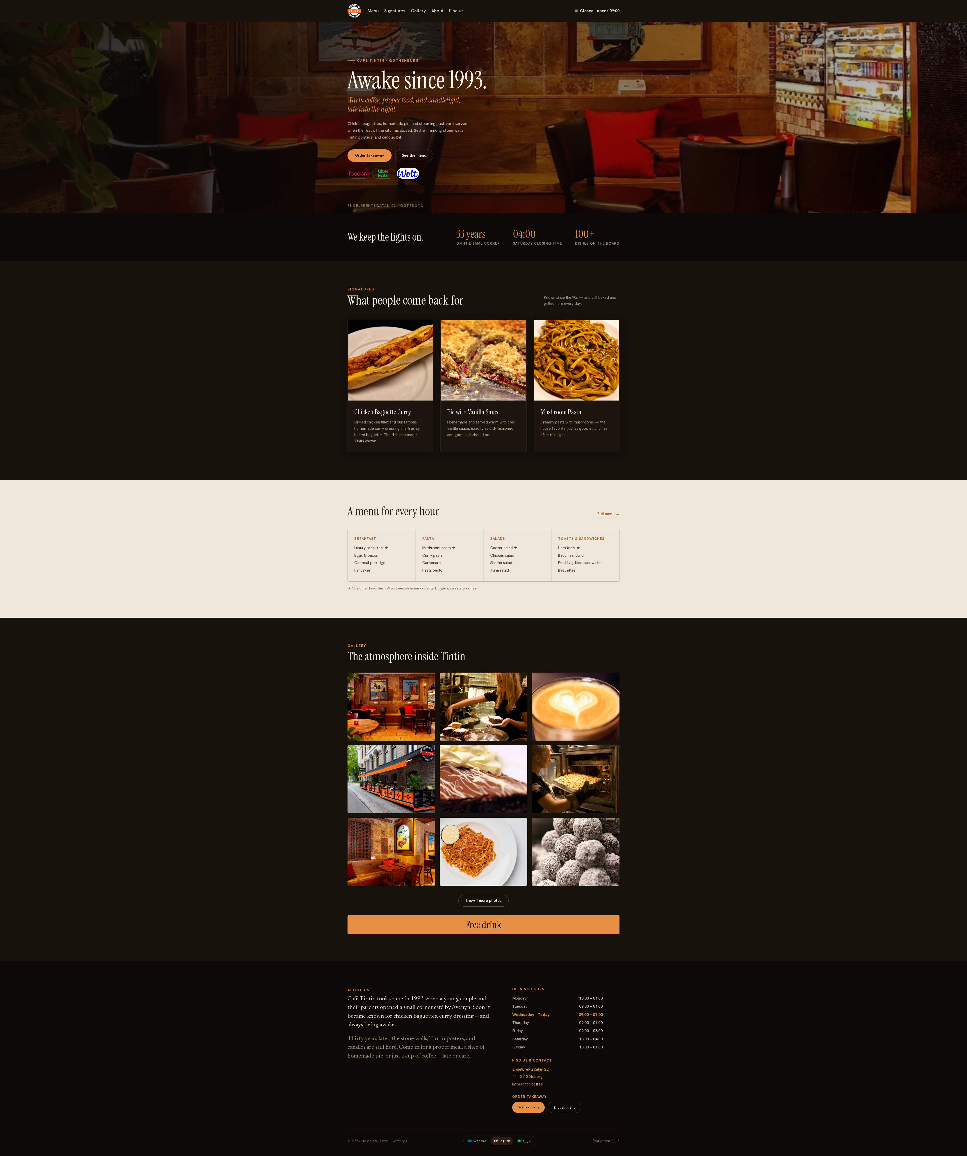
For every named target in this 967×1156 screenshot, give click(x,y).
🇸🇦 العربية (524, 1141)
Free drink (483, 924)
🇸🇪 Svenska (476, 1141)
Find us (456, 11)
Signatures (394, 11)
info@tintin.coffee (527, 1084)
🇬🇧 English (501, 1141)
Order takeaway (369, 155)
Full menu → (608, 513)
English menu (564, 1107)
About (437, 11)
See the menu (414, 155)
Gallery (418, 11)
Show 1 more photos (483, 900)
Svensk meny (528, 1107)
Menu (373, 11)
